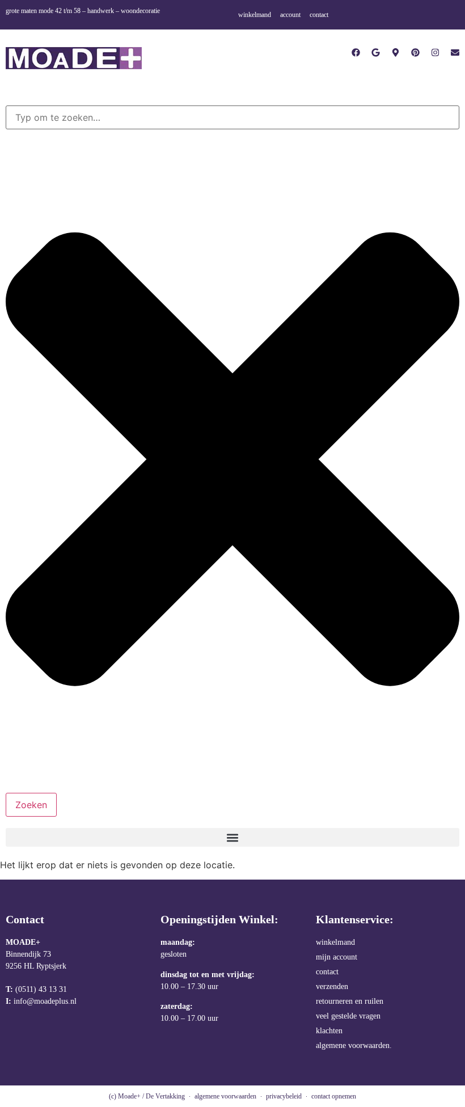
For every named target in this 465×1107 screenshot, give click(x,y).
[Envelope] (455, 52)
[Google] (375, 52)
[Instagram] (435, 52)
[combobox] (232, 117)
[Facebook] (356, 52)
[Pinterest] (415, 52)
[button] (232, 837)
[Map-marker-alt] (395, 52)
